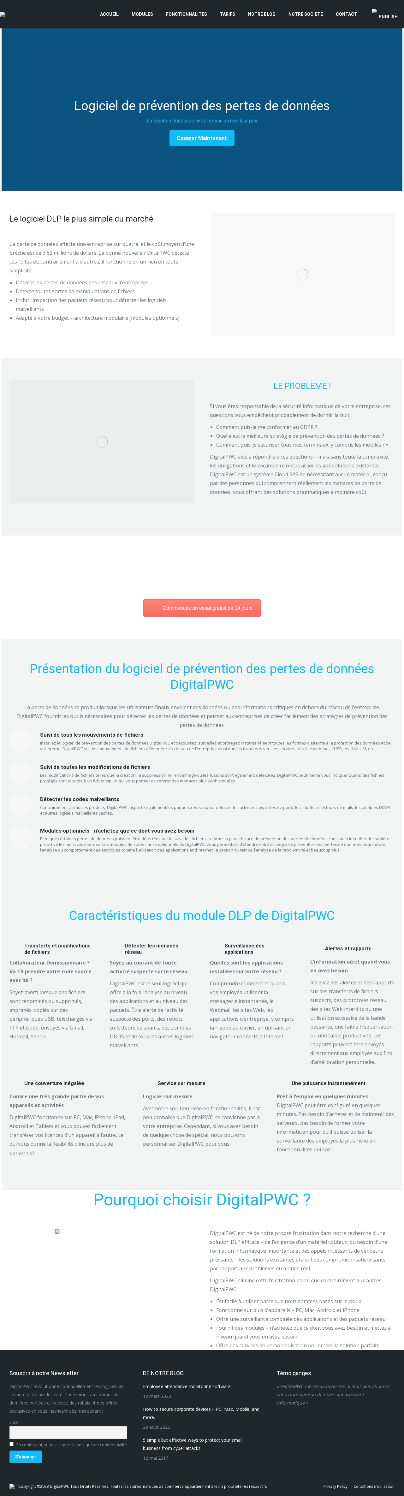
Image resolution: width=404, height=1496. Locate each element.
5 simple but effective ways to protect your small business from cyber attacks (192, 1444)
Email (14, 1422)
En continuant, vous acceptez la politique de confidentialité (71, 1444)
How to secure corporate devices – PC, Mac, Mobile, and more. (201, 1413)
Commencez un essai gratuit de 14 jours (207, 608)
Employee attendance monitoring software (187, 1386)
